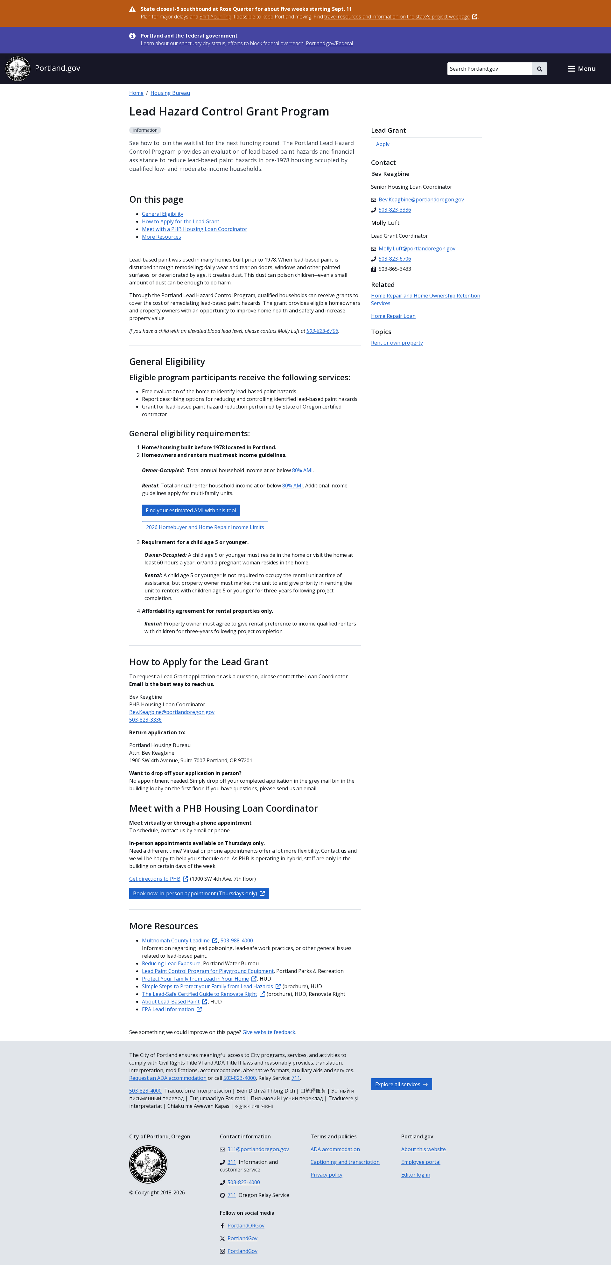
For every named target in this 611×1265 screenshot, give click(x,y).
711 (295, 1077)
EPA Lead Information (168, 1009)
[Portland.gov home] (42, 68)
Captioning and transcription (345, 1161)
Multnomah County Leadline (176, 940)
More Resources (161, 236)
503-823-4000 (239, 1077)
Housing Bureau (170, 92)
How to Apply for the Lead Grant (180, 221)
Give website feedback (268, 1032)
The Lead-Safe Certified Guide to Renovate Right (199, 993)
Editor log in (415, 1174)
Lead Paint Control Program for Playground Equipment (208, 971)
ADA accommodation (335, 1149)
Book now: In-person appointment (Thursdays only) (195, 893)
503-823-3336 (145, 719)
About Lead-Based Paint (171, 1001)
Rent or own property (397, 342)
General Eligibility (162, 213)
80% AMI (302, 470)
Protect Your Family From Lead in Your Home (195, 978)
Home (136, 92)
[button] (582, 69)
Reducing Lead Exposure (171, 963)
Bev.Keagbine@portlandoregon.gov (171, 712)
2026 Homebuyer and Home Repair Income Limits (205, 527)
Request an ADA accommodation (168, 1077)
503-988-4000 (237, 940)
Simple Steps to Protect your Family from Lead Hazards (207, 986)
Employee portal (420, 1161)
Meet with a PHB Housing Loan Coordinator (194, 229)
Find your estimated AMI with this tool (191, 510)
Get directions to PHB (154, 878)
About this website (423, 1149)
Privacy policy (326, 1174)
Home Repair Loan (393, 315)
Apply (383, 144)
